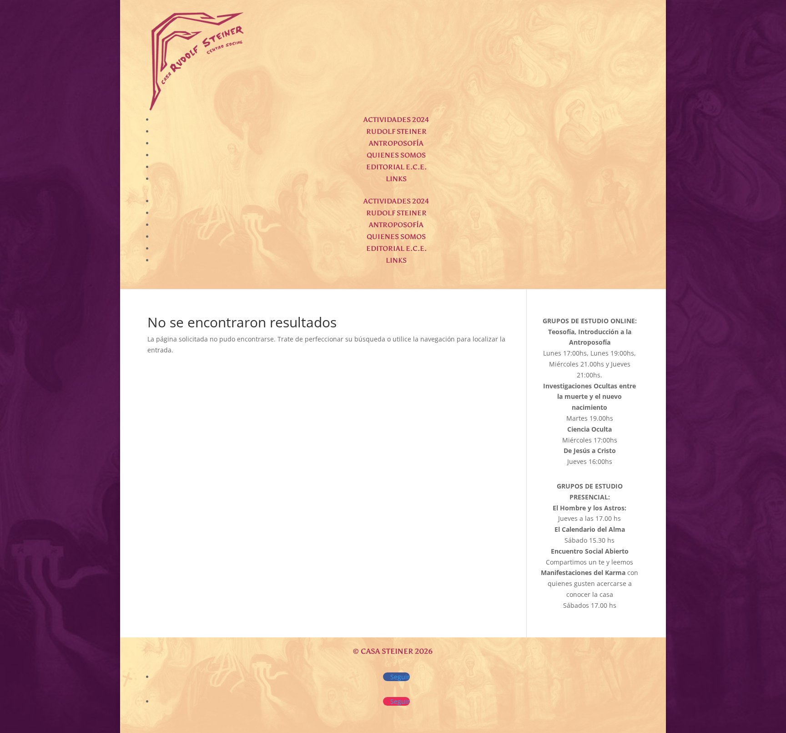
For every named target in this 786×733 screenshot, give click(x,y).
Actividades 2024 (396, 120)
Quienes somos (396, 155)
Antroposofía (396, 143)
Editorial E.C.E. (396, 167)
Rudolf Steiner (396, 131)
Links (396, 179)
